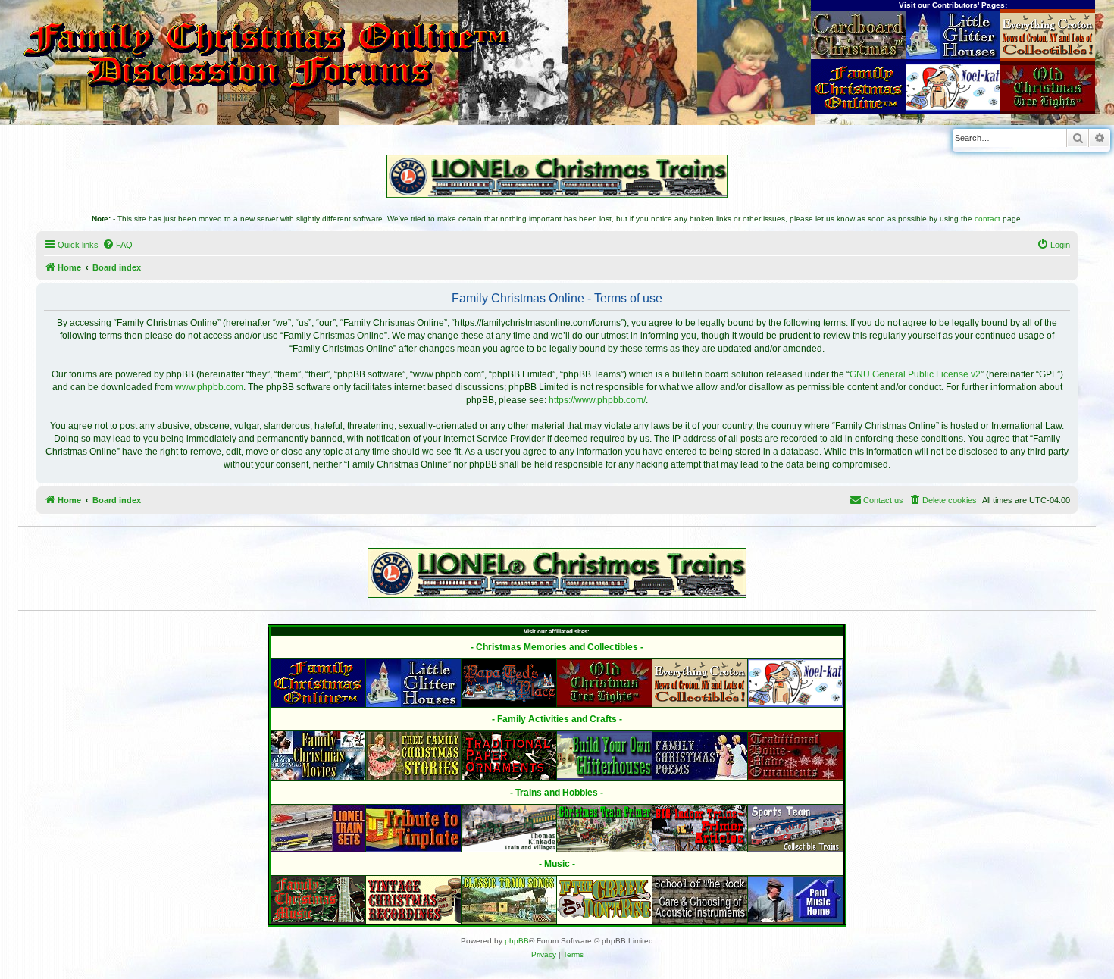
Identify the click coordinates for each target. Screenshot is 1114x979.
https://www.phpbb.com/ (597, 400)
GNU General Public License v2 (915, 374)
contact (987, 218)
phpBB (517, 941)
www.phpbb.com (209, 387)
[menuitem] (117, 245)
